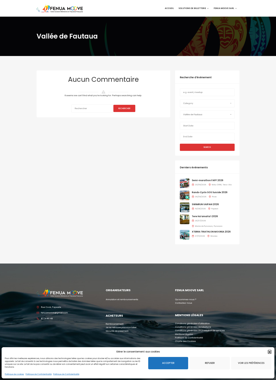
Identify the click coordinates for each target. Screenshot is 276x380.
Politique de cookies (14, 374)
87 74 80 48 (47, 318)
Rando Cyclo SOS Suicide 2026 (209, 192)
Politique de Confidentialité (39, 374)
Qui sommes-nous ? (185, 299)
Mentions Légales (184, 334)
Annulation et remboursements (122, 299)
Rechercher (124, 108)
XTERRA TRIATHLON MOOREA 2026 (211, 231)
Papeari (214, 208)
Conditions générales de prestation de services (200, 330)
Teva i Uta (227, 184)
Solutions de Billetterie (192, 8)
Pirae (214, 196)
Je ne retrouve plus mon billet (121, 327)
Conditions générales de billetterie (193, 326)
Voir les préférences (251, 363)
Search (207, 147)
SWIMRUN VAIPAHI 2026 (205, 204)
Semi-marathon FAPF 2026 (207, 180)
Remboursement (114, 323)
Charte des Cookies (185, 341)
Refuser (210, 363)
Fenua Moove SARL (224, 8)
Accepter (168, 363)
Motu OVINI (217, 184)
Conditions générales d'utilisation (192, 323)
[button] (269, 351)
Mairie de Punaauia (204, 226)
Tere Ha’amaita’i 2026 (205, 216)
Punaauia (218, 226)
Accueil (169, 8)
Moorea (214, 236)
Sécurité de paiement (117, 330)
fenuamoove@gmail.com (54, 312)
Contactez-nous (183, 302)
